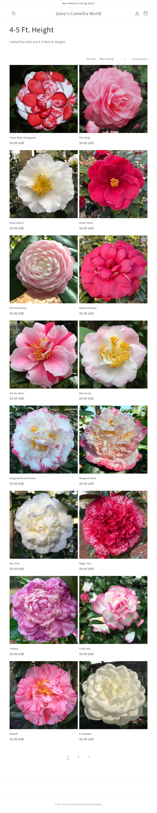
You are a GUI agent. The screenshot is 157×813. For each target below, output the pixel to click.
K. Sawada (85, 733)
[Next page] (89, 756)
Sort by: (91, 59)
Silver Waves (17, 222)
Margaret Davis (87, 478)
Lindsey (14, 648)
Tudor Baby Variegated (23, 137)
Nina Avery (85, 393)
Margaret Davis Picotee (22, 478)
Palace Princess (87, 308)
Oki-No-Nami (17, 393)
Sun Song (84, 137)
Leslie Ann (85, 648)
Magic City (85, 563)
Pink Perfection (18, 308)
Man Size (15, 563)
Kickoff (13, 733)
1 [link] (68, 757)
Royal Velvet (86, 222)
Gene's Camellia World (72, 804)
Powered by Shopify (93, 804)
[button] (14, 13)
